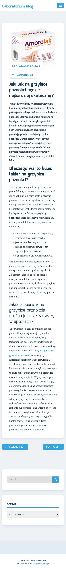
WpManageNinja (41, 563)
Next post (52, 447)
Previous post (16, 447)
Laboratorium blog (17, 6)
